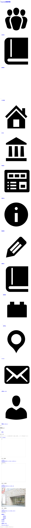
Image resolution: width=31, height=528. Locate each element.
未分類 (2, 432)
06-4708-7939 (3, 511)
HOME (2, 431)
